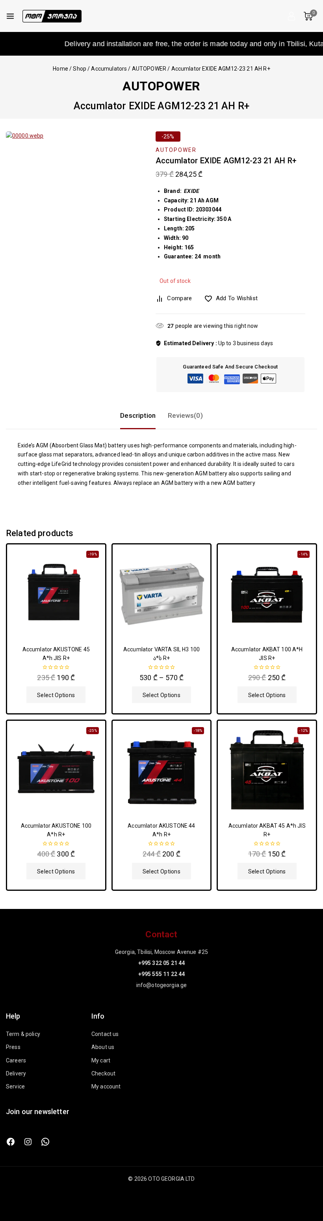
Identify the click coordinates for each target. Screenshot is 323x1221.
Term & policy (23, 1034)
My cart (100, 1060)
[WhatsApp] (45, 1141)
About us (102, 1047)
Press (13, 1047)
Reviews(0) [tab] (185, 415)
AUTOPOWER (161, 86)
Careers (16, 1060)
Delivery (16, 1073)
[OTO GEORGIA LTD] (52, 16)
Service (15, 1086)
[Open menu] (10, 16)
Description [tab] (138, 415)
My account (106, 1086)
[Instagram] (28, 1141)
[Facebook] (10, 1141)
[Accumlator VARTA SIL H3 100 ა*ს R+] (162, 593)
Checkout (103, 1073)
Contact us (105, 1034)
